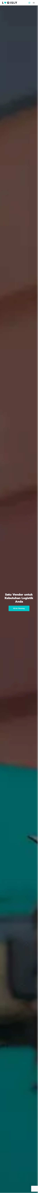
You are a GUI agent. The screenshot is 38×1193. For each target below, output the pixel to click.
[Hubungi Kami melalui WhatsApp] (29, 3)
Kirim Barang (19, 608)
